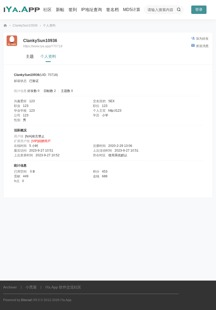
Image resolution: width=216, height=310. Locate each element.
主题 (30, 56)
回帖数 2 (50, 91)
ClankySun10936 (25, 25)
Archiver (10, 287)
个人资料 (48, 56)
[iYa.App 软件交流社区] (21, 9)
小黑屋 (31, 287)
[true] (179, 10)
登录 (199, 9)
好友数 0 (33, 91)
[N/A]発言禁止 (35, 136)
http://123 (114, 110)
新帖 (60, 9)
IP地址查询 (91, 9)
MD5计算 (131, 9)
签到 (72, 9)
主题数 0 (67, 91)
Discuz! (26, 300)
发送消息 (202, 46)
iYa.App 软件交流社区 (5, 25)
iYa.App (65, 300)
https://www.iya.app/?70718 (42, 46)
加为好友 (202, 38)
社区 (47, 9)
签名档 (112, 9)
